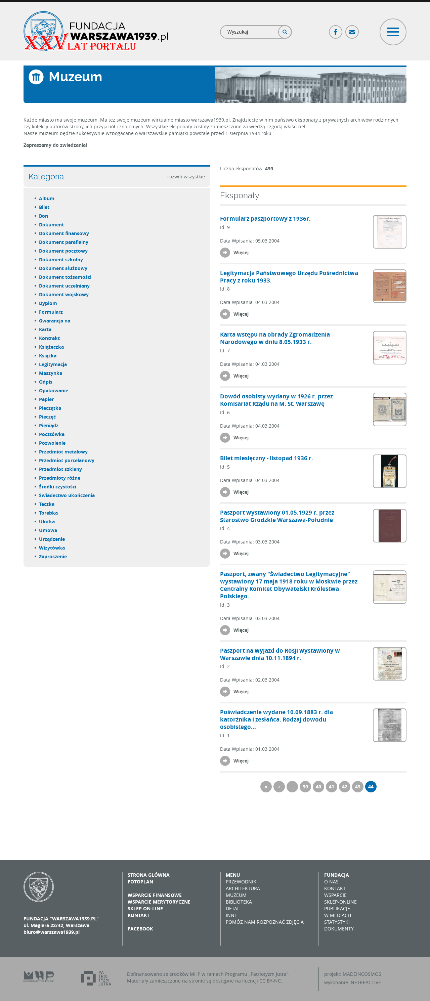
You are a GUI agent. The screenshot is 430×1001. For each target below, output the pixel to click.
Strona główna (149, 875)
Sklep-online (340, 902)
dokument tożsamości (65, 277)
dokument (52, 224)
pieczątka (50, 408)
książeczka (52, 347)
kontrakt (50, 338)
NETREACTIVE (366, 982)
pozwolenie (53, 443)
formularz (51, 312)
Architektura (243, 888)
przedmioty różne (60, 478)
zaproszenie (53, 556)
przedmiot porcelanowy (67, 460)
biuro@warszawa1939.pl (52, 932)
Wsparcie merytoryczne (159, 902)
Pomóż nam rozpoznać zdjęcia (265, 922)
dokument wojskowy (64, 294)
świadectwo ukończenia (67, 495)
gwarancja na (55, 320)
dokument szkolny (61, 259)
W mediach (337, 915)
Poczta (352, 29)
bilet (44, 207)
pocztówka (52, 434)
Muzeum (236, 895)
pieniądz (49, 425)
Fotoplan (140, 881)
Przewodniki (242, 881)
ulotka (47, 521)
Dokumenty (339, 928)
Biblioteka (239, 902)
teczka (47, 504)
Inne (231, 915)
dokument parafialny (64, 242)
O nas (331, 881)
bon (44, 216)
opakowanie (54, 390)
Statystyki (337, 922)
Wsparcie (335, 895)
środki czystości (58, 486)
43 (357, 786)
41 (331, 786)
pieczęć (48, 417)
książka (48, 355)
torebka (49, 513)
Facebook (336, 29)
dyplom (48, 303)
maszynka (51, 373)
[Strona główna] (96, 31)
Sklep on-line (145, 908)
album (47, 198)
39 (305, 786)
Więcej (241, 252)
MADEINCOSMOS (362, 974)
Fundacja (336, 875)
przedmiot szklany (61, 469)
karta (45, 329)
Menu (233, 875)
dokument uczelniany (65, 285)
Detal (233, 908)
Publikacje (337, 908)
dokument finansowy (64, 233)
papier (47, 399)
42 (344, 786)
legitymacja (53, 364)
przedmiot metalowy (64, 451)
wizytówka (52, 548)
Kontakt (138, 915)
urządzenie (52, 539)
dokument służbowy (63, 268)
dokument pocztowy (64, 251)
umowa (48, 530)
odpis (46, 382)
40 (318, 786)
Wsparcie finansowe (155, 895)
